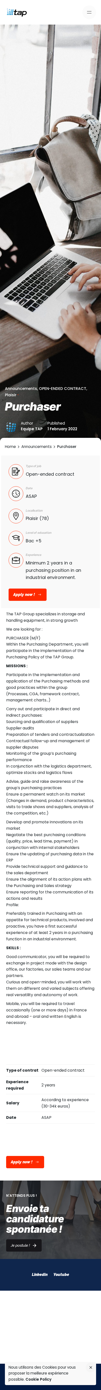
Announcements (21, 388)
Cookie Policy (38, 1379)
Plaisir (10, 395)
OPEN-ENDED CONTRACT (62, 388)
